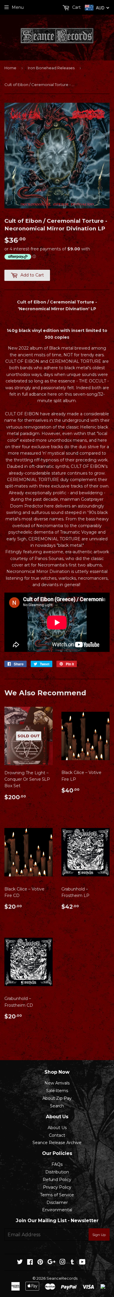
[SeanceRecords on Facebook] (30, 1262)
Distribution (57, 1172)
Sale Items (57, 1090)
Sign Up (99, 1234)
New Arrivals (57, 1083)
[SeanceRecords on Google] (51, 1262)
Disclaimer (57, 1202)
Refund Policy (57, 1179)
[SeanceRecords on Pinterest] (40, 1262)
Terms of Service (57, 1195)
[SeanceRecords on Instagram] (62, 1262)
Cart (76, 7)
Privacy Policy (57, 1187)
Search (57, 1106)
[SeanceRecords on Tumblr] (72, 1262)
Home (10, 67)
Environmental (57, 1209)
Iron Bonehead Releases (51, 67)
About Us (57, 1127)
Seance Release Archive (57, 1142)
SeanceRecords (61, 1278)
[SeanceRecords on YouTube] (82, 1262)
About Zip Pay (57, 1098)
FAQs (57, 1164)
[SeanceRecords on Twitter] (20, 1262)
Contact (57, 1135)
